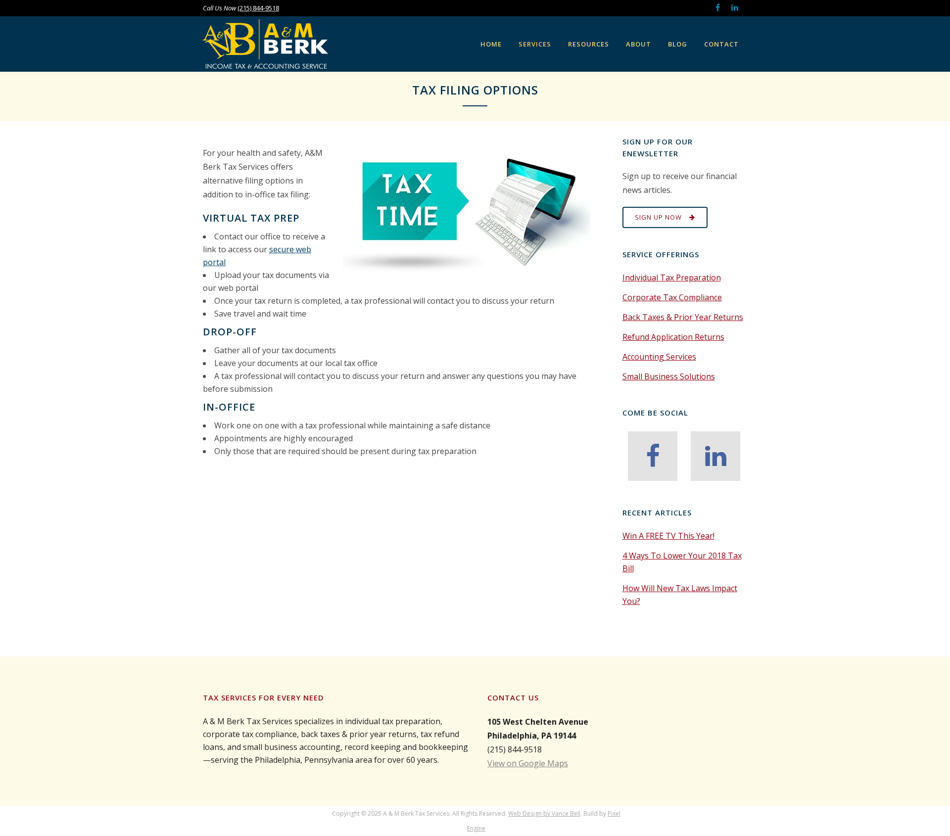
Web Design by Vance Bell (544, 813)
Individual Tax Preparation (671, 277)
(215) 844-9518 (258, 7)
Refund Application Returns (673, 336)
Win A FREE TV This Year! (668, 535)
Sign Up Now (658, 217)
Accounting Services (659, 356)
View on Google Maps (527, 763)
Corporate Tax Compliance (672, 297)
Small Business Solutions (668, 376)
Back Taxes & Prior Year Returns (682, 317)
